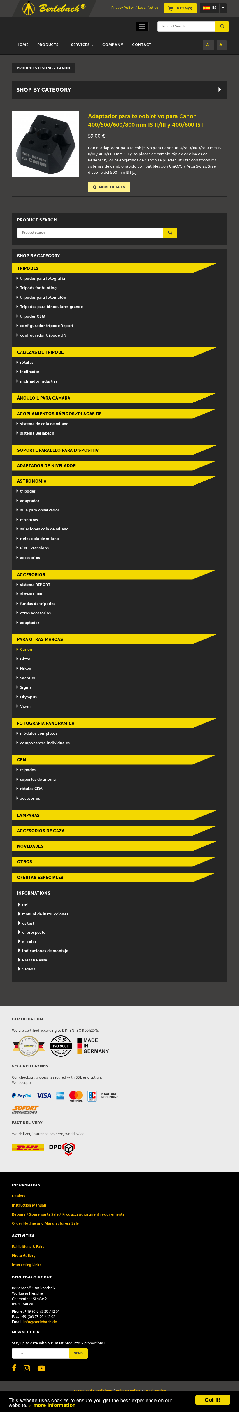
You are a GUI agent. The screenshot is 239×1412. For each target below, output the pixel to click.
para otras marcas (40, 639)
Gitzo (25, 659)
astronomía (32, 481)
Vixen (25, 706)
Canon (26, 649)
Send (78, 1353)
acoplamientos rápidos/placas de (59, 414)
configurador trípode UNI (44, 335)
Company (112, 45)
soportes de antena (38, 779)
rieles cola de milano (39, 539)
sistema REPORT (35, 585)
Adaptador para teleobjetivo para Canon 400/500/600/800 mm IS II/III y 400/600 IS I (146, 121)
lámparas (28, 815)
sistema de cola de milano (44, 424)
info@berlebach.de (40, 1322)
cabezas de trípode (40, 352)
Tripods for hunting (38, 288)
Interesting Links (26, 1265)
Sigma (26, 687)
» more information (52, 1405)
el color (28, 942)
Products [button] (48, 45)
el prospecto (33, 932)
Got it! (212, 1399)
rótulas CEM (31, 789)
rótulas (26, 362)
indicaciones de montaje (44, 951)
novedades (30, 846)
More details (111, 187)
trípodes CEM (32, 316)
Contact (141, 45)
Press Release (34, 960)
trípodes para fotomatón (43, 297)
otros (25, 861)
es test (27, 923)
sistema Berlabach (37, 433)
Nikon (25, 668)
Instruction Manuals (29, 1205)
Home (23, 45)
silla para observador (39, 510)
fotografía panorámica (46, 723)
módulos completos (38, 733)
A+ (208, 45)
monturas (29, 520)
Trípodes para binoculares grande (51, 307)
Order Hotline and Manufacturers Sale (45, 1224)
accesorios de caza (41, 831)
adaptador (29, 501)
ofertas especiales (40, 877)
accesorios (30, 558)
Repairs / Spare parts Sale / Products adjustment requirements (68, 1214)
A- (221, 45)
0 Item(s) (184, 8)
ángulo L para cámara (44, 398)
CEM (22, 759)
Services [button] (81, 45)
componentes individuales (45, 743)
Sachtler (28, 678)
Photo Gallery (24, 1256)
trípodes (28, 268)
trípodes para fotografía (42, 278)
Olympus (28, 697)
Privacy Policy (122, 8)
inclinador (30, 372)
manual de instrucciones (44, 914)
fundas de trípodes (37, 604)
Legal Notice (148, 8)
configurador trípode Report (46, 326)
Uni (25, 905)
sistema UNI (31, 594)
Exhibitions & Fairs (28, 1247)
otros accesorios (35, 613)
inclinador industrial (39, 381)
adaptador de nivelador (46, 465)
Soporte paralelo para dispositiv (58, 450)
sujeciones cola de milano (44, 529)
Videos (28, 969)
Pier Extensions (34, 548)
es (214, 8)
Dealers (18, 1196)
